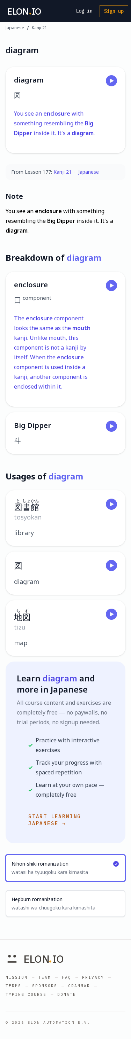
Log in (84, 11)
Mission (17, 977)
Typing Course (26, 994)
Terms (13, 985)
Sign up (114, 11)
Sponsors (44, 985)
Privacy (93, 977)
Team (44, 977)
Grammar (79, 985)
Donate (66, 994)
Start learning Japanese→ (54, 820)
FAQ (66, 977)
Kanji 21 (39, 28)
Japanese (15, 28)
